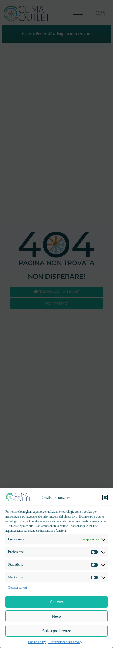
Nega (56, 616)
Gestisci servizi (17, 587)
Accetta (56, 601)
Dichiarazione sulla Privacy (65, 642)
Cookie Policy (37, 642)
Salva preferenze (56, 630)
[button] (105, 497)
